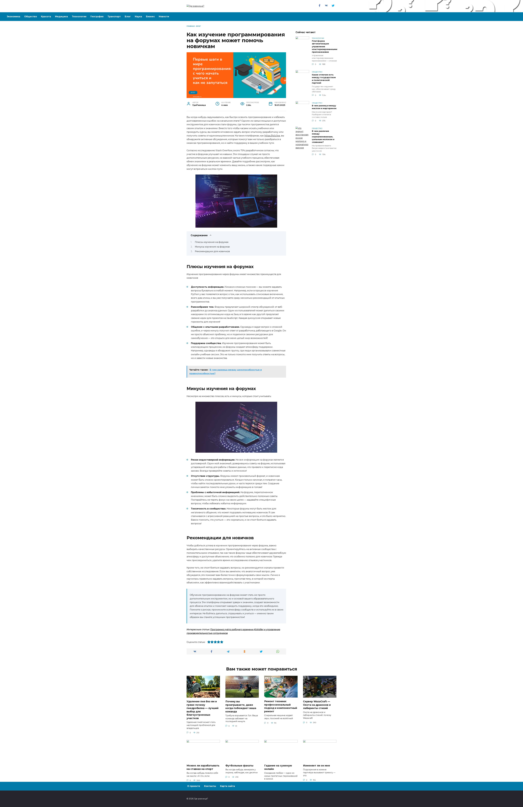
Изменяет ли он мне (316, 765)
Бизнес (150, 16)
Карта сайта (227, 786)
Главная (191, 26)
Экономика (13, 16)
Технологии (79, 16)
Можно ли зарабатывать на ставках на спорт (203, 767)
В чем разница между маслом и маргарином (324, 107)
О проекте (193, 786)
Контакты (210, 786)
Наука (138, 16)
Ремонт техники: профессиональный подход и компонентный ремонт (280, 706)
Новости (164, 16)
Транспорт (114, 16)
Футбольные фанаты (239, 765)
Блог (128, 16)
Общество (30, 16)
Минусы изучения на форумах (212, 246)
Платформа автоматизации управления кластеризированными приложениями (324, 46)
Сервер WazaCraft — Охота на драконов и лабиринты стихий (317, 705)
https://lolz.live (272, 135)
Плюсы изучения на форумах (211, 242)
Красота (46, 16)
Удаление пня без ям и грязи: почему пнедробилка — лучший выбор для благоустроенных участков (202, 710)
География (97, 16)
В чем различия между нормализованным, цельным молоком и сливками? (323, 136)
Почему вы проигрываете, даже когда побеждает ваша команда (240, 706)
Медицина (61, 16)
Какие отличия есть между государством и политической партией (324, 79)
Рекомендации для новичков (212, 251)
